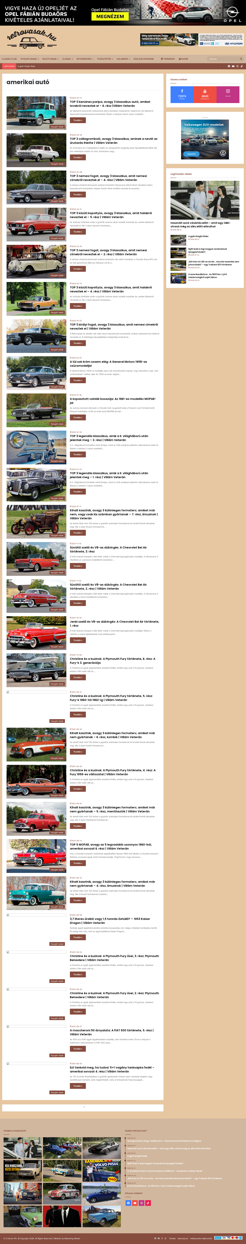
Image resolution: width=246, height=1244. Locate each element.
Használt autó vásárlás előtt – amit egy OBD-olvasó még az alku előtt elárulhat (201, 224)
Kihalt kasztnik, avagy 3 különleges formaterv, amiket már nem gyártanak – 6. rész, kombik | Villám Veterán (112, 735)
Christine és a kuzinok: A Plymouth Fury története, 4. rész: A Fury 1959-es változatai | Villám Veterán (113, 772)
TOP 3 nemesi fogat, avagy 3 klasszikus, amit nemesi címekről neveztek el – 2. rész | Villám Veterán (108, 252)
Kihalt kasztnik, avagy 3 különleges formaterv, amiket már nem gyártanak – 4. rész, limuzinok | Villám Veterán (112, 884)
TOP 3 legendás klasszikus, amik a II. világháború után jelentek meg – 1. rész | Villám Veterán (109, 475)
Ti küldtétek (104, 59)
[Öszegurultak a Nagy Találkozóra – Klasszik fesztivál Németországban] (62, 1148)
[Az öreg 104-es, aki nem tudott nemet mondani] (23, 1193)
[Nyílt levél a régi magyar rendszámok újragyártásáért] (178, 253)
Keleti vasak (49, 59)
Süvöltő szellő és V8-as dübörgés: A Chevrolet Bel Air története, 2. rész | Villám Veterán (108, 587)
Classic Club (9, 59)
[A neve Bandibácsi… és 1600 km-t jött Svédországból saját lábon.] (178, 278)
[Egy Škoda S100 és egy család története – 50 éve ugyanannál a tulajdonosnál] (102, 1216)
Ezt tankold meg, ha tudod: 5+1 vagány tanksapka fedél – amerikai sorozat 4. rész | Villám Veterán (112, 1069)
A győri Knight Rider (198, 236)
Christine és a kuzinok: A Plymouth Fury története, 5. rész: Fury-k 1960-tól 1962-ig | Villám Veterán (111, 698)
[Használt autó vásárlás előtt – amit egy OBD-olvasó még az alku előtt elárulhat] (205, 200)
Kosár (184, 59)
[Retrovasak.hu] (30, 40)
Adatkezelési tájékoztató (201, 1238)
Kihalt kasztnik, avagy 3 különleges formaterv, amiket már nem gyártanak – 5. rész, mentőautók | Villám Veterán (112, 809)
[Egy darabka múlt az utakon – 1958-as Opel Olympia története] (23, 1216)
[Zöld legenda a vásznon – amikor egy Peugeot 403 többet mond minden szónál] (62, 1216)
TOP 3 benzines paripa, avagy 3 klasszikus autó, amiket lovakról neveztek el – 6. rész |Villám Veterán (110, 104)
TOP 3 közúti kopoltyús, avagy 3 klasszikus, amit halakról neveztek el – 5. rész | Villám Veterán (111, 215)
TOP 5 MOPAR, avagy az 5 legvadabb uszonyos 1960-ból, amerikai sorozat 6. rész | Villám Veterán (111, 847)
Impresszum (183, 1238)
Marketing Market (72, 1238)
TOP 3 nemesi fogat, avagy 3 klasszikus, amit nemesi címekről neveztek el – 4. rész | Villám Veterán (108, 178)
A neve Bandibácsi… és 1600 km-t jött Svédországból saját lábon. (207, 276)
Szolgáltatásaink (144, 59)
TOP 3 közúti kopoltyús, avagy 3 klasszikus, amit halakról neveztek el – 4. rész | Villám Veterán (111, 289)
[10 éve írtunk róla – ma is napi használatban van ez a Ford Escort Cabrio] (102, 1193)
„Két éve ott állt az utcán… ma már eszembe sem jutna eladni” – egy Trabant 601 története (213, 263)
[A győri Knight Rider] (178, 240)
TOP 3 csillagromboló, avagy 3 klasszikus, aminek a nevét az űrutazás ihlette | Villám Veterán (113, 141)
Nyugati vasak (29, 59)
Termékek (169, 59)
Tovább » (77, 120)
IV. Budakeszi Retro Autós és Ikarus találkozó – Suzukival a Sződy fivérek (50, 66)
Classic (66, 59)
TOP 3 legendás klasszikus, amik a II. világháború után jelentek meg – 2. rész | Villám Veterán (109, 438)
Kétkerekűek (84, 59)
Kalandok (122, 59)
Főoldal (172, 1238)
